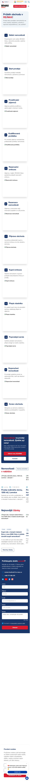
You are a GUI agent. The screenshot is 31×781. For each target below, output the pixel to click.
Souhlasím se (7, 623)
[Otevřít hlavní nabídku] (28, 6)
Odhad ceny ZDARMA (20, 6)
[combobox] (5, 2)
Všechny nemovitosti (22, 468)
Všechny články (8, 550)
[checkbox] (2, 623)
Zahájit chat (17, 772)
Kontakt (14, 458)
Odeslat (14, 627)
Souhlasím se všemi (15, 775)
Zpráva (4, 611)
